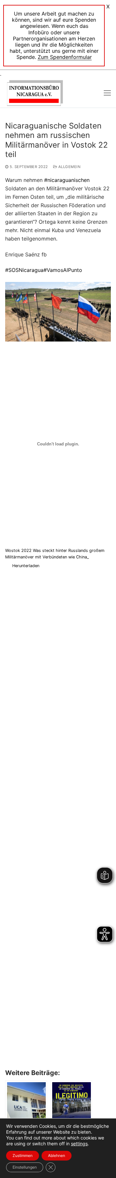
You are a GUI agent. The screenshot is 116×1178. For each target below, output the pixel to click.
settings (79, 1143)
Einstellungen (25, 1167)
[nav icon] (107, 93)
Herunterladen (25, 565)
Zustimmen (23, 1155)
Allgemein (69, 166)
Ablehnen (56, 1155)
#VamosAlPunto (63, 270)
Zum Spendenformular (65, 57)
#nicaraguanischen (67, 180)
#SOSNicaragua (24, 270)
